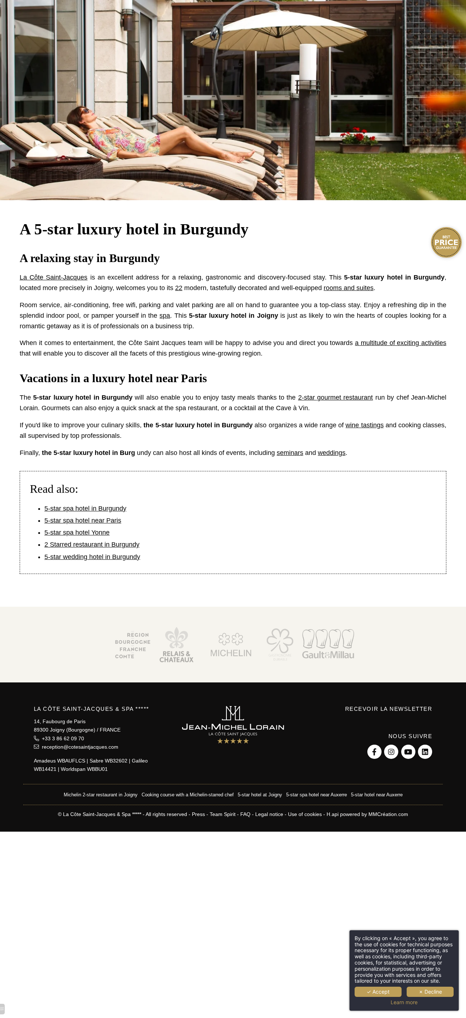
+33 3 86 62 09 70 (61, 738)
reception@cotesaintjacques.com (78, 747)
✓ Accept (378, 992)
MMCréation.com (388, 814)
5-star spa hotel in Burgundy (85, 508)
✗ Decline (430, 992)
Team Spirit (223, 814)
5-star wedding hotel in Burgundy (92, 557)
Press (198, 814)
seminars (290, 452)
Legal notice (269, 814)
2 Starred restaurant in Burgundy (91, 544)
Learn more (404, 1002)
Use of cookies (305, 814)
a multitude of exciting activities (400, 342)
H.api (333, 814)
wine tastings (364, 425)
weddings (331, 452)
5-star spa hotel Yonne (77, 532)
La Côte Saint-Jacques (53, 277)
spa (164, 315)
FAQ (245, 814)
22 (178, 288)
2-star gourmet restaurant (335, 397)
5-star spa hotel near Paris (82, 520)
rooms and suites (349, 288)
